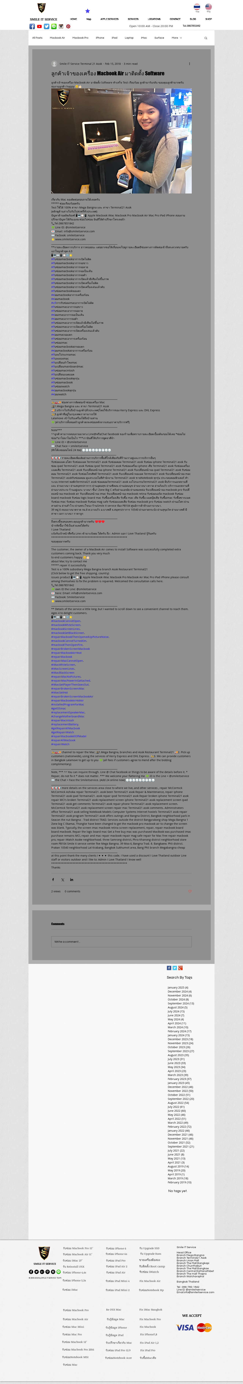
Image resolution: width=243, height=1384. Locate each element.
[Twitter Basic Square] (175, 968)
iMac (144, 38)
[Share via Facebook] (53, 879)
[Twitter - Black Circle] (36, 1272)
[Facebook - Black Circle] (31, 1272)
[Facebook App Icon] (32, 26)
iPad (114, 38)
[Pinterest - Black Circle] (47, 1272)
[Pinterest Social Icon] (68, 26)
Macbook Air (57, 38)
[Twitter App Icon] (46, 26)
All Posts (37, 38)
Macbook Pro (80, 38)
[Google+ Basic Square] (180, 968)
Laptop (129, 38)
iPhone (100, 38)
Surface (159, 38)
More (175, 38)
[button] (150, 26)
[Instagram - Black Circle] (53, 1272)
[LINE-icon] (54, 26)
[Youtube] (39, 26)
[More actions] (189, 63)
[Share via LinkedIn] (71, 879)
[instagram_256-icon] (61, 26)
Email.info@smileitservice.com (195, 1292)
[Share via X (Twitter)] (62, 879)
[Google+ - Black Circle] (42, 1272)
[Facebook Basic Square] (169, 968)
